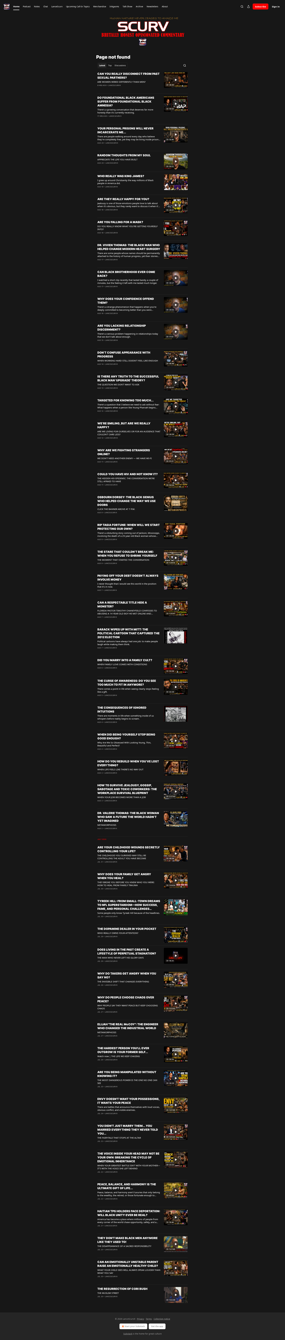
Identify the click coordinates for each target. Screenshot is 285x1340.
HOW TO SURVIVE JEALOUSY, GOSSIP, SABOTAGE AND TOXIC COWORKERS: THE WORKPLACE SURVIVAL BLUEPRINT (127, 789)
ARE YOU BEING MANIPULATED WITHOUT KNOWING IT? (126, 1074)
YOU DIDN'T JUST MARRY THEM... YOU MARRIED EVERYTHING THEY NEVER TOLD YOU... (127, 1129)
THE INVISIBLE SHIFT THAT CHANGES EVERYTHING (123, 981)
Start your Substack (135, 1326)
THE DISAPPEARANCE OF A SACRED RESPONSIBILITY (124, 1246)
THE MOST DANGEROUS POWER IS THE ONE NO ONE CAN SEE (127, 1082)
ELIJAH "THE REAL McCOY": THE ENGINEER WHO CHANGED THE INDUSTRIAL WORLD (127, 1026)
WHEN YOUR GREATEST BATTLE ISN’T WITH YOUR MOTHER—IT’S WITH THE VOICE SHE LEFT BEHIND (128, 1167)
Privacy (140, 1318)
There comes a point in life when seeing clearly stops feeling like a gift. (128, 690)
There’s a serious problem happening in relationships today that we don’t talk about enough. (127, 335)
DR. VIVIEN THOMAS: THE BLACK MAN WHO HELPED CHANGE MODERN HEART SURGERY (128, 247)
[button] (16, 6)
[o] (176, 80)
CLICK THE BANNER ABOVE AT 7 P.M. (116, 509)
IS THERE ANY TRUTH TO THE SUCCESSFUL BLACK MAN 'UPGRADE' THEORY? (128, 378)
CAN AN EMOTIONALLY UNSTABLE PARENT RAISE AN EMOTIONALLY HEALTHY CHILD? (127, 1264)
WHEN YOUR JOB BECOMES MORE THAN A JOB (121, 797)
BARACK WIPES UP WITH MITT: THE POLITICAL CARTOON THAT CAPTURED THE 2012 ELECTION (128, 633)
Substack (127, 1333)
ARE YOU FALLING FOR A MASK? (120, 222)
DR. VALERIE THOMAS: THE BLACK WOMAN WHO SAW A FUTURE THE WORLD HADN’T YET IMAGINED (128, 817)
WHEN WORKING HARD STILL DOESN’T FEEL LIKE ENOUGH (127, 360)
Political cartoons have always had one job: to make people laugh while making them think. (127, 643)
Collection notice (162, 1318)
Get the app (157, 1326)
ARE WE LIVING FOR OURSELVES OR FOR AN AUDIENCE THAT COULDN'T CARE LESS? (128, 433)
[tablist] (112, 65)
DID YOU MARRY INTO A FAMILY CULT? (124, 660)
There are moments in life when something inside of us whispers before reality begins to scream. (125, 717)
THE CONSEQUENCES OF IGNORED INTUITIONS (121, 709)
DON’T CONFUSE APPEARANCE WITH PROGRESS (123, 354)
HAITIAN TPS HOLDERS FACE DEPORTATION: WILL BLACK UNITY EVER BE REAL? (128, 1213)
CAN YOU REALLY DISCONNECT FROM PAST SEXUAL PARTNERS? (128, 75)
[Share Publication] (248, 7)
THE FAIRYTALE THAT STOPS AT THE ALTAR (119, 1137)
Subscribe (260, 6)
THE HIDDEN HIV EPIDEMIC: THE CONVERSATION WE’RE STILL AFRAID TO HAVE (126, 480)
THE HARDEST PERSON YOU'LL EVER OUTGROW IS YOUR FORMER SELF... (123, 1050)
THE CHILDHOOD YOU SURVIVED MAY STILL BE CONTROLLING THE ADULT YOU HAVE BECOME (121, 857)
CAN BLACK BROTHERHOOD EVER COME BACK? (126, 274)
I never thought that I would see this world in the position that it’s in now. (126, 585)
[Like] (99, 89)
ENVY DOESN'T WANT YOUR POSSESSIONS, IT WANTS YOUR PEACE (128, 1101)
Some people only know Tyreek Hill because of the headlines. (128, 912)
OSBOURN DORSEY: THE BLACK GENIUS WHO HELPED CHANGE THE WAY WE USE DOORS (126, 501)
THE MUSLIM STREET (108, 1292)
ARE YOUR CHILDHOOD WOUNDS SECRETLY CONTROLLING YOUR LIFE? (128, 849)
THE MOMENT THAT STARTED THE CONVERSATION (123, 559)
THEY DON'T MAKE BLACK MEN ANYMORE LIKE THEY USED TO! (127, 1240)
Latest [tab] (102, 65)
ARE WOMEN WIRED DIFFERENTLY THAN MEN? (121, 81)
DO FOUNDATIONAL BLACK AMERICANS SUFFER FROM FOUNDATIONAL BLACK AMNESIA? (125, 101)
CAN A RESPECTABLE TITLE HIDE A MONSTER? (122, 604)
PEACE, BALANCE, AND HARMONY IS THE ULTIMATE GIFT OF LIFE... (126, 1186)
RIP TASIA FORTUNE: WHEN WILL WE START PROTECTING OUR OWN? (128, 527)
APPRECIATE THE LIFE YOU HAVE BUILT (117, 159)
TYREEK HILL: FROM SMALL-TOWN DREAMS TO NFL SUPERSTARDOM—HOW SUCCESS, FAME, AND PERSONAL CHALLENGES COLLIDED (128, 905)
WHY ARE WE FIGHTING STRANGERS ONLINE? (123, 452)
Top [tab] (110, 65)
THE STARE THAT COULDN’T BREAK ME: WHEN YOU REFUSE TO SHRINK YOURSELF (127, 553)
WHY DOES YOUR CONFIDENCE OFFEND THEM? (125, 300)
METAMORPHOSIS (106, 824)
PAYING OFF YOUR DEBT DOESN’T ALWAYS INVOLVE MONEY (127, 577)
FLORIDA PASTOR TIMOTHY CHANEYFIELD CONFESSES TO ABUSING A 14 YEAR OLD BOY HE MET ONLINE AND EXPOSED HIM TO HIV (127, 612)
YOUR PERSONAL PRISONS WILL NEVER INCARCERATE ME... (125, 130)
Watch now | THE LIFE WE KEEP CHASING (118, 1056)
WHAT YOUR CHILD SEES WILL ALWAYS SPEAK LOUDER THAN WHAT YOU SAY (128, 1271)
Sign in (276, 6)
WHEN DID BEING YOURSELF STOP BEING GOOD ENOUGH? (126, 736)
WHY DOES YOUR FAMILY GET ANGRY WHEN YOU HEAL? (124, 876)
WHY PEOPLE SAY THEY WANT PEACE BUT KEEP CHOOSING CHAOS (127, 1007)
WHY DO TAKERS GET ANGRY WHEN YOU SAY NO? (126, 975)
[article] (142, 81)
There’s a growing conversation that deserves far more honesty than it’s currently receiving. (125, 111)
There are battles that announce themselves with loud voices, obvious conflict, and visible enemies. (128, 1108)
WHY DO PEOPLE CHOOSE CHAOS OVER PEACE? (125, 999)
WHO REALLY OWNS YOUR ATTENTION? (117, 932)
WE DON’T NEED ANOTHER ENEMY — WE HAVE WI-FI (124, 458)
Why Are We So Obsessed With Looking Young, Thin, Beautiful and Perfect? (124, 744)
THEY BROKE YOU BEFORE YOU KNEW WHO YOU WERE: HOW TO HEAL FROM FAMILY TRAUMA (126, 884)
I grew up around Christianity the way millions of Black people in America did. (125, 182)
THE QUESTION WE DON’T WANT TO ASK (118, 384)
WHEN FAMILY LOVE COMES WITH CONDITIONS (122, 664)
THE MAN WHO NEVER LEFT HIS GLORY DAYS (120, 957)
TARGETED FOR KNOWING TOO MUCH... (125, 400)
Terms (149, 1318)
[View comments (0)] (119, 89)
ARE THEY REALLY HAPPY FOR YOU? (123, 199)
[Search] (242, 7)
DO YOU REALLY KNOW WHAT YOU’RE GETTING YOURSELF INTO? (127, 228)
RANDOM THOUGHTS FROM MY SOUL (124, 155)
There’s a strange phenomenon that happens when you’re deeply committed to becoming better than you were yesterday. (126, 308)
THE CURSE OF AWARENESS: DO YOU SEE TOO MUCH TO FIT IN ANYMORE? (126, 682)
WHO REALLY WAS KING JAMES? (120, 176)
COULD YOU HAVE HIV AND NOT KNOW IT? (127, 474)
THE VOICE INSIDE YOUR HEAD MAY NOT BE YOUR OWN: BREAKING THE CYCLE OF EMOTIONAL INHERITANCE (128, 1157)
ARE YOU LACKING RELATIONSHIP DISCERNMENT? (121, 327)
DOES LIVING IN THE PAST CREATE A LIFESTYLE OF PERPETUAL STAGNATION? (126, 951)
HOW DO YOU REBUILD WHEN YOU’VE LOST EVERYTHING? (128, 763)
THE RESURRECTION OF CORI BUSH (122, 1289)
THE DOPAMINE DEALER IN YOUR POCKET (126, 929)
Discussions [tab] (120, 65)
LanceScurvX (114, 85)
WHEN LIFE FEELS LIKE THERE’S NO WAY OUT (120, 769)
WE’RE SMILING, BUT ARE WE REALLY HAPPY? (124, 425)
